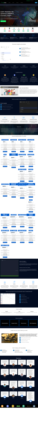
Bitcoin (5, 29)
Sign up (36, 2)
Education (22, 2)
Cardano (28, 29)
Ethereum (19, 29)
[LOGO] (3, 3)
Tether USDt (14, 29)
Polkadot (33, 29)
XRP (9, 29)
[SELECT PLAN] (5, 165)
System (13, 2)
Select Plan (5, 151)
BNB (23, 29)
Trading (9, 2)
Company (17, 2)
